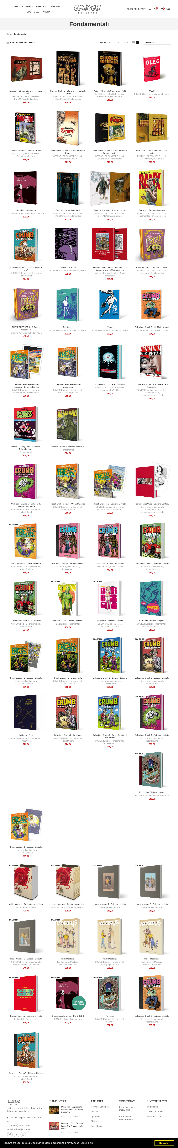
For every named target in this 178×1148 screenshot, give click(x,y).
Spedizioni (95, 1116)
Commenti (76, 1116)
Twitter (16, 1134)
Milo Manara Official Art (110, 626)
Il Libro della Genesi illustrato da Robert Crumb (68, 151)
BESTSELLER (17, 96)
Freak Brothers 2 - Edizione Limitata (26, 678)
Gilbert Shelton (29, 333)
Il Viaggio (110, 327)
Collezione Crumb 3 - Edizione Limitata (152, 678)
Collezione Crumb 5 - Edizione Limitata (68, 563)
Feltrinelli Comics (155, 1116)
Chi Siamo (95, 1121)
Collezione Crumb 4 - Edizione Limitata (152, 563)
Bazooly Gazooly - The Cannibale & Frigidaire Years (26, 448)
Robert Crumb (26, 276)
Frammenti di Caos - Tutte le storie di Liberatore (152, 385)
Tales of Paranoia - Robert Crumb (26, 150)
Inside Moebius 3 (151, 959)
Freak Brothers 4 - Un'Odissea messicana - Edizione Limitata (26, 385)
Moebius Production (30, 965)
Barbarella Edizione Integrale (152, 621)
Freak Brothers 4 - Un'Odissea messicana (68, 385)
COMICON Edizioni (32, 96)
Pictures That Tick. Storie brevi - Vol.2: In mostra (68, 92)
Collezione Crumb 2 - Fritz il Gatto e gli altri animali (110, 736)
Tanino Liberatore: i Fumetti (152, 395)
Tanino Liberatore (158, 216)
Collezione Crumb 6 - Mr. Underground (152, 327)
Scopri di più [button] (87, 1143)
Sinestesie (110, 276)
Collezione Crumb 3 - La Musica (68, 735)
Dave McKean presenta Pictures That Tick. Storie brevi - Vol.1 (72, 1109)
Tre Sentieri (68, 327)
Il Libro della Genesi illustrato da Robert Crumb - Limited (110, 151)
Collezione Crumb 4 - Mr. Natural (26, 621)
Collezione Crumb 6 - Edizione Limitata (152, 1016)
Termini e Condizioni (100, 1107)
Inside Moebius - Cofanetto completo (68, 904)
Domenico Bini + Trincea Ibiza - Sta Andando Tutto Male (72, 1126)
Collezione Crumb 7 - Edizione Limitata (26, 1073)
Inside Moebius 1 (68, 959)
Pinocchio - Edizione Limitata (152, 792)
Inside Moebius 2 (110, 959)
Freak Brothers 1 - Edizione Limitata (26, 847)
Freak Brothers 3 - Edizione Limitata (110, 504)
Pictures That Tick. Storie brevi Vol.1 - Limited (151, 151)
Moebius (32, 907)
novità (167, 94)
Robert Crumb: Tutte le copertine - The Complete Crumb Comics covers (110, 268)
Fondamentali (74, 99)
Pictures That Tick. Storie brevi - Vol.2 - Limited (26, 92)
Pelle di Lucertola (68, 267)
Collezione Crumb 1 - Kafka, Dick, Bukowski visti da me (26, 505)
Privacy (94, 1112)
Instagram (23, 1134)
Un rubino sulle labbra (26, 210)
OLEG (152, 91)
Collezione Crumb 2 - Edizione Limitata (110, 678)
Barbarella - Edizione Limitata (110, 621)
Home (9, 34)
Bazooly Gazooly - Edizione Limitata (26, 1016)
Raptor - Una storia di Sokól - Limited (110, 210)
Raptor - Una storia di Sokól (68, 210)
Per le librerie (96, 1126)
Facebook (10, 1134)
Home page (106, 965)
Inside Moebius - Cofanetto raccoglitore (26, 904)
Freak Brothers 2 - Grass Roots (68, 678)
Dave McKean (20, 99)
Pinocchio (110, 1016)
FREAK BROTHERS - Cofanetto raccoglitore (26, 328)
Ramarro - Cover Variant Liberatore (68, 621)
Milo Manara (152, 1107)
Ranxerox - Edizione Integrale (152, 210)
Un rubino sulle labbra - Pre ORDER (68, 1016)
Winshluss (116, 390)
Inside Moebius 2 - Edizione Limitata (26, 959)
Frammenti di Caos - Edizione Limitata (152, 504)
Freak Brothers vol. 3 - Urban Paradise (68, 504)
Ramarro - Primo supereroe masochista (68, 447)
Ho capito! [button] (164, 1143)
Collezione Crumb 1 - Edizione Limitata (152, 735)
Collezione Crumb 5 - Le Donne (110, 563)
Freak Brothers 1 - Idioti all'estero (26, 563)
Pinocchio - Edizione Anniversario (110, 384)
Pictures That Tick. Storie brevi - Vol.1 (109, 91)
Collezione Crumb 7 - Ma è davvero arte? (26, 268)
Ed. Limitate (32, 99)
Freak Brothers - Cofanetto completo (152, 267)
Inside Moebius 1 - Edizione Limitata (110, 904)
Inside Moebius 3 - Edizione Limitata (152, 904)
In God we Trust (26, 735)
